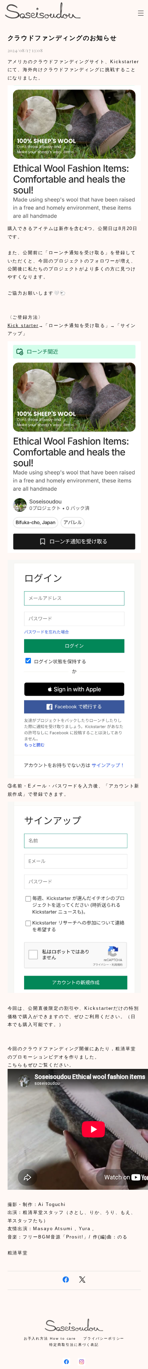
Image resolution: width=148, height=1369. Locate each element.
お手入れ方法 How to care (50, 1338)
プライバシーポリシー (103, 1338)
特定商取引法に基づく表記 (73, 1345)
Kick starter (23, 325)
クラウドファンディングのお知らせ (62, 38)
